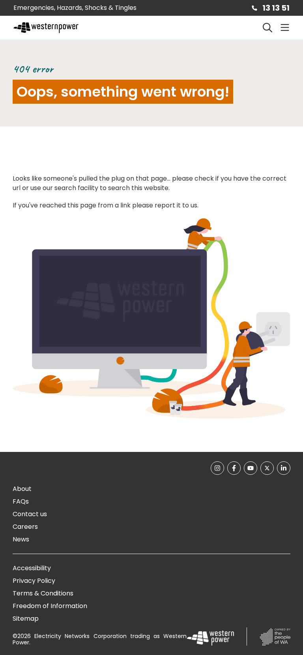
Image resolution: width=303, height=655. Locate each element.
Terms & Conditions (43, 593)
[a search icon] (267, 27)
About (22, 488)
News (21, 539)
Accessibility (32, 568)
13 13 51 (276, 8)
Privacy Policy (34, 580)
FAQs (21, 501)
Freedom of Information (50, 605)
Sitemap (26, 618)
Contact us (30, 514)
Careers (25, 526)
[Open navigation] (285, 27)
